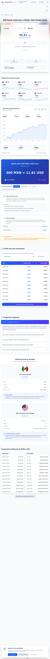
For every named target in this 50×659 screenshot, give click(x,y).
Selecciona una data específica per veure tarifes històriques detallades (18, 253)
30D (39, 109)
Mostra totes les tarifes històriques (25, 304)
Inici (2, 14)
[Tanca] (45, 651)
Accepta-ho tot (12, 654)
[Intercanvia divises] (25, 28)
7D (35, 109)
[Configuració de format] (46, 6)
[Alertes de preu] (48, 2)
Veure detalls (41, 256)
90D (42, 109)
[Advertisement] (25, 9)
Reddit (34, 186)
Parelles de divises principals (23, 2)
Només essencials (23, 654)
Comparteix (16, 186)
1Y (45, 109)
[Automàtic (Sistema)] (46, 10)
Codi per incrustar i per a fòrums (9, 189)
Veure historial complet (41, 152)
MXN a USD (6, 14)
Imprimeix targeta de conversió (26, 496)
